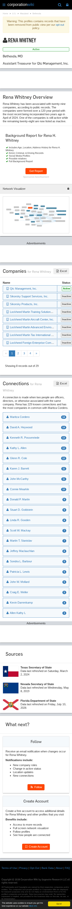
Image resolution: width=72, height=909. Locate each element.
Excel (63, 271)
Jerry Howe (21, 217)
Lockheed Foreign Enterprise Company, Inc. (36, 342)
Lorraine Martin (27, 224)
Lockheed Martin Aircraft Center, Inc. (31, 319)
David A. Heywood (42, 206)
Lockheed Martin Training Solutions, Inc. (33, 311)
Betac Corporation (43, 218)
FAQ (67, 867)
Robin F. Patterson (9, 209)
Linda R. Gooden (37, 218)
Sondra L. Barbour (20, 561)
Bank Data (48, 867)
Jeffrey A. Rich (11, 212)
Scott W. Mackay (35, 208)
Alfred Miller (38, 221)
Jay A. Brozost (22, 210)
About (59, 867)
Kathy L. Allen (17, 448)
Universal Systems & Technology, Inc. (47, 221)
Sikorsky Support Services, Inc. (28, 296)
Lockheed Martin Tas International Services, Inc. (51, 208)
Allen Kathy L (17, 612)
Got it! (59, 903)
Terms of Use (9, 867)
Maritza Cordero (19, 416)
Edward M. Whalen (31, 215)
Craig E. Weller (18, 592)
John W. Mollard (19, 581)
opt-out (60, 24)
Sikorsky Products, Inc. (23, 304)
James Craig (26, 216)
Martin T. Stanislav (36, 205)
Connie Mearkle (39, 212)
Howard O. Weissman (51, 211)
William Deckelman (29, 204)
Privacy (23, 867)
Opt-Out (34, 867)
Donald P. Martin (19, 499)
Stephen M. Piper (17, 210)
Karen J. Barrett (27, 219)
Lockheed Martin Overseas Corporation (62, 214)
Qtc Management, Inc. (39, 215)
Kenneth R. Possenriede (24, 437)
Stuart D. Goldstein (21, 509)
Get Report (36, 171)
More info (33, 905)
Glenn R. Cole (18, 458)
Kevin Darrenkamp (24, 207)
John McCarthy (33, 224)
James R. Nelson (23, 213)
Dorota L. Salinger (34, 211)
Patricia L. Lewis (19, 571)
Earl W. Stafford (16, 220)
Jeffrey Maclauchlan (16, 207)
